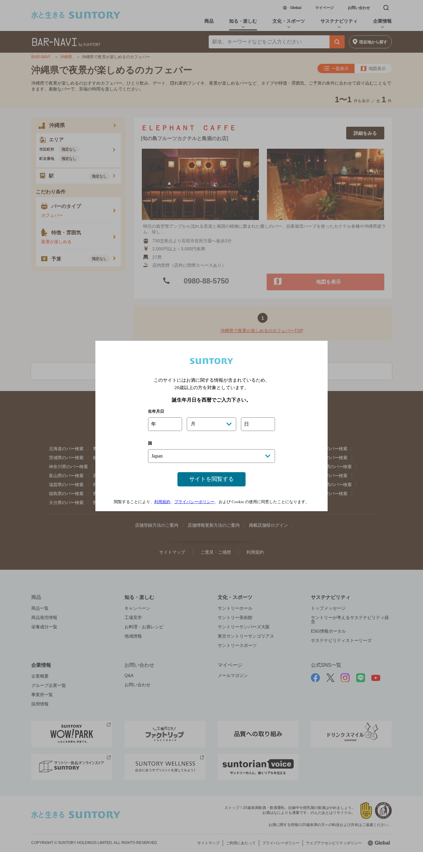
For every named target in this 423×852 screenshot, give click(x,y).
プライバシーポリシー (194, 501)
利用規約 (162, 501)
